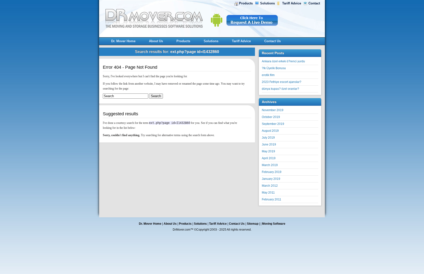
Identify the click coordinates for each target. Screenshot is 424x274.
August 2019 (270, 130)
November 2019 (272, 110)
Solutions (267, 3)
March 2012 (270, 185)
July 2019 (268, 137)
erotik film (268, 75)
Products (246, 3)
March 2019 (270, 165)
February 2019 (271, 172)
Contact (314, 3)
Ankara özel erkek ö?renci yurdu (283, 61)
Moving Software (273, 223)
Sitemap (252, 223)
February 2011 (271, 199)
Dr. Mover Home (123, 41)
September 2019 (273, 124)
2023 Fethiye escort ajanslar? (281, 82)
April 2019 (269, 158)
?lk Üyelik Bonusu (274, 68)
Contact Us (272, 41)
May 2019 (268, 151)
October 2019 (271, 117)
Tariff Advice (291, 3)
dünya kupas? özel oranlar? (280, 89)
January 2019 (271, 179)
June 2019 (269, 144)
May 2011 (268, 192)
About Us (156, 41)
